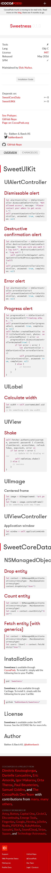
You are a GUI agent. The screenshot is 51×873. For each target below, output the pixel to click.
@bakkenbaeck (31, 744)
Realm (6, 826)
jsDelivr (41, 822)
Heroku (30, 822)
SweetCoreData (11, 97)
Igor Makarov (25, 780)
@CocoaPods (31, 858)
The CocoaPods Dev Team (20, 792)
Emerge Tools (28, 818)
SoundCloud (29, 829)
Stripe (42, 829)
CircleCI (41, 814)
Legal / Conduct (32, 867)
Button (14, 814)
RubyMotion (32, 826)
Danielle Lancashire (16, 775)
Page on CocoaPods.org (15, 122)
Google (20, 822)
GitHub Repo (9, 119)
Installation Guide (25, 79)
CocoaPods (10, 670)
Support (5, 854)
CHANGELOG (30, 152)
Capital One (27, 814)
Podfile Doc (6, 867)
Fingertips (8, 822)
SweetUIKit (8, 101)
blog (19, 12)
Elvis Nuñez (25, 67)
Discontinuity (10, 818)
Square (6, 833)
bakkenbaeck (15, 137)
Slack (17, 829)
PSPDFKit (17, 826)
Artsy (5, 814)
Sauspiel (7, 829)
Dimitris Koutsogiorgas (19, 770)
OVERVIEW (10, 152)
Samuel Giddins (13, 789)
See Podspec (9, 115)
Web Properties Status (10, 858)
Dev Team (30, 863)
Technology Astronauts (31, 833)
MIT (46, 52)
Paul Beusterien (26, 784)
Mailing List (6, 863)
